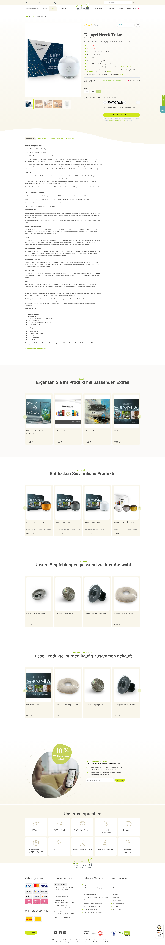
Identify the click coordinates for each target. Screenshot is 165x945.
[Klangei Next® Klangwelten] (126, 503)
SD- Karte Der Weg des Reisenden (35, 432)
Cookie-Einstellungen (90, 894)
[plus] (99, 97)
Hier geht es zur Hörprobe (35, 349)
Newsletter (116, 894)
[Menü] (162, 925)
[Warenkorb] (163, 96)
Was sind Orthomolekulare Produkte (122, 891)
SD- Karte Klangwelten (64, 431)
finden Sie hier (122, 74)
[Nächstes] (139, 417)
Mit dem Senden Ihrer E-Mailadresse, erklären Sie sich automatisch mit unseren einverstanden (122, 119)
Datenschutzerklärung (90, 891)
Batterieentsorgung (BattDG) (92, 906)
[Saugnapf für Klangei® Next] (97, 594)
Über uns (115, 888)
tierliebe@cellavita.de (64, 917)
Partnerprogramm (117, 900)
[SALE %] (139, 8)
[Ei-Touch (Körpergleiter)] (68, 594)
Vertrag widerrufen (60, 884)
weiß (98, 91)
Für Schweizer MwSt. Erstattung (93, 912)
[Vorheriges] (25, 417)
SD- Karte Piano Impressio (94, 431)
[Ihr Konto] (138, 2)
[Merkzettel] (163, 100)
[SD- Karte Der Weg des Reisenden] (38, 411)
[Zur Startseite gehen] (82, 6)
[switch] (159, 936)
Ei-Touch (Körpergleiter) (64, 613)
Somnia (109, 71)
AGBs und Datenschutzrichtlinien (117, 120)
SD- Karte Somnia (121, 431)
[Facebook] (55, 932)
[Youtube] (60, 932)
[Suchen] (106, 2)
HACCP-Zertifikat (118, 909)
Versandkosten (79, 939)
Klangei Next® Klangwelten (125, 522)
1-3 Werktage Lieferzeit (32, 3)
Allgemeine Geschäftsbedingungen (93, 888)
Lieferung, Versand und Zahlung (93, 903)
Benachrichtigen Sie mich (121, 115)
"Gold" (129, 67)
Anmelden (121, 780)
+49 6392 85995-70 (62, 905)
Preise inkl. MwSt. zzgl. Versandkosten (111, 80)
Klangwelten (90, 71)
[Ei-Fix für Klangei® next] (38, 594)
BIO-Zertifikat (116, 906)
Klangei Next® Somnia (35, 522)
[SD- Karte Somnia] (126, 411)
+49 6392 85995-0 (60, 3)
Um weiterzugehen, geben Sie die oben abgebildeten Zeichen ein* (121, 107)
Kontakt (115, 885)
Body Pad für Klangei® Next (125, 613)
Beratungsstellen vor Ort (119, 903)
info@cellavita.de (63, 896)
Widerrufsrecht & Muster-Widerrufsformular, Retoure (96, 898)
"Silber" (122, 67)
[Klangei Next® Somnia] (38, 503)
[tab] (30, 138)
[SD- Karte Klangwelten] (68, 411)
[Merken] (138, 25)
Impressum (87, 885)
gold (87, 91)
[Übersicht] (163, 104)
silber (92, 91)
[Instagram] (64, 932)
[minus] (86, 97)
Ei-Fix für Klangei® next (35, 613)
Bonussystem (116, 897)
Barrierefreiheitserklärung (91, 909)
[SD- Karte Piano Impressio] (97, 411)
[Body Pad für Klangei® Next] (126, 594)
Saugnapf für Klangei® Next (95, 613)
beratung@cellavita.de (64, 907)
